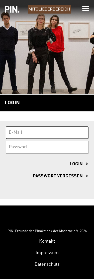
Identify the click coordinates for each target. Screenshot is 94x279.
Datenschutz (47, 264)
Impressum (47, 253)
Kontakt (47, 241)
